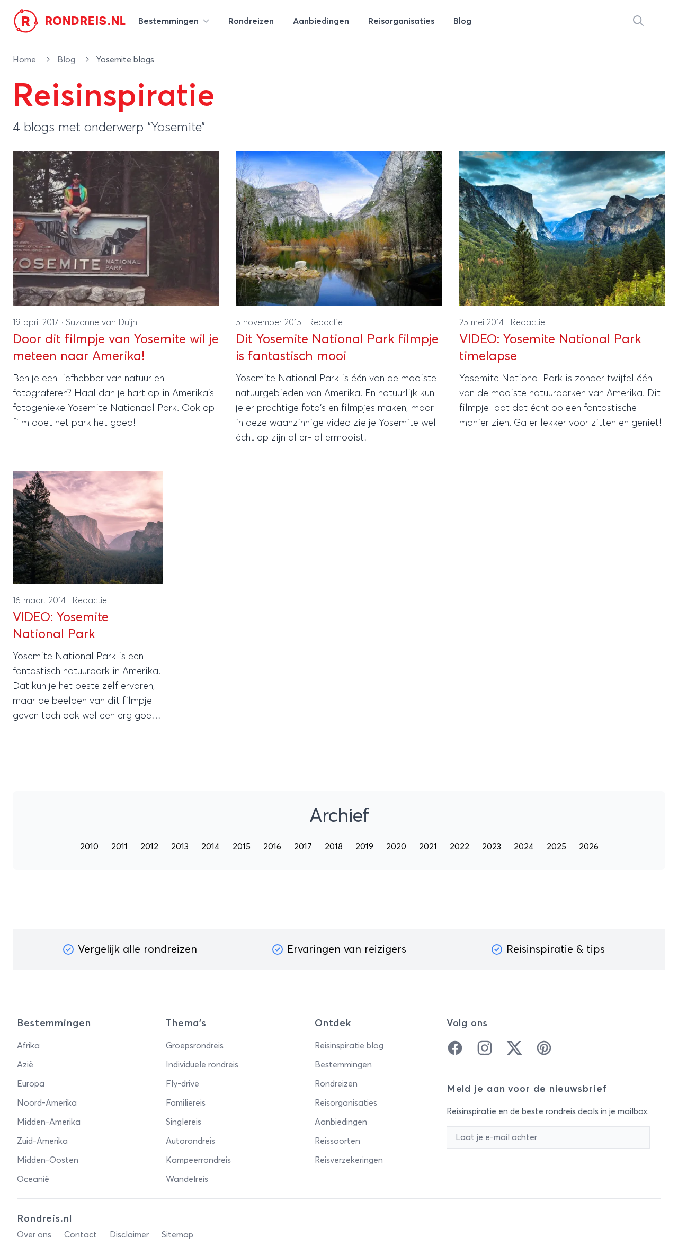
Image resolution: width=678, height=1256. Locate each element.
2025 (556, 846)
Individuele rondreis (202, 1065)
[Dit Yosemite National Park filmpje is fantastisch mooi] (339, 228)
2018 (334, 846)
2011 (119, 846)
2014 (210, 846)
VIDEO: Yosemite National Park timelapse (550, 348)
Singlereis (183, 1122)
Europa (30, 1084)
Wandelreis (187, 1179)
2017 (303, 846)
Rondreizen (336, 1084)
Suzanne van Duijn (101, 322)
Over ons (34, 1235)
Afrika (28, 1046)
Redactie (325, 322)
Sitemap (177, 1235)
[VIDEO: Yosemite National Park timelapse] (562, 228)
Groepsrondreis (195, 1046)
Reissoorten (337, 1141)
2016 (272, 846)
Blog (67, 60)
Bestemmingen (343, 1065)
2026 (589, 846)
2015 (242, 846)
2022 (459, 846)
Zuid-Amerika (42, 1141)
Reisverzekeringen (349, 1160)
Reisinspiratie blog (349, 1046)
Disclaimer (129, 1235)
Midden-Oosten (47, 1160)
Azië (25, 1065)
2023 (491, 846)
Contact (80, 1235)
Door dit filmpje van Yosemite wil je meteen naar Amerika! (116, 348)
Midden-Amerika (49, 1122)
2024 (524, 846)
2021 (428, 846)
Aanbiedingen (341, 1122)
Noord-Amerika (47, 1103)
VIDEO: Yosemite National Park (61, 626)
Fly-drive (182, 1084)
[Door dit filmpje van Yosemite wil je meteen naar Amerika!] (116, 228)
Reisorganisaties (346, 1103)
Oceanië (33, 1179)
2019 (364, 846)
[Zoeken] (638, 21)
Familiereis (186, 1103)
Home (25, 60)
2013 (180, 846)
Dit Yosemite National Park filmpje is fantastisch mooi (337, 348)
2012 (149, 846)
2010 (89, 846)
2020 (396, 846)
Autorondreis (190, 1141)
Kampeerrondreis (198, 1160)
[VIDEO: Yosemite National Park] (88, 527)
